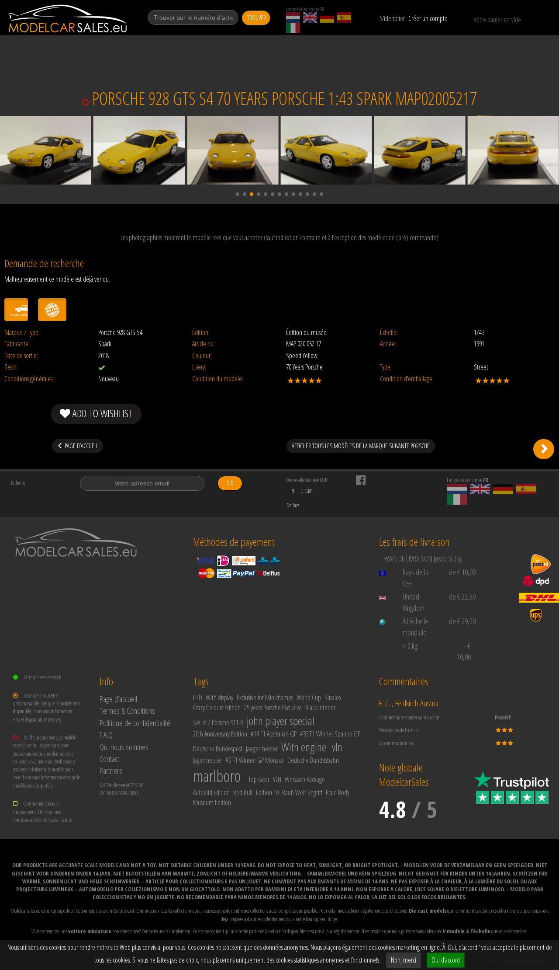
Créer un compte (428, 18)
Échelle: (389, 332)
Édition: (201, 332)
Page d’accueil (118, 699)
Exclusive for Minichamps (265, 697)
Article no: (203, 344)
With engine (303, 747)
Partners (111, 770)
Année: (388, 344)
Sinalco (332, 697)
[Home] (68, 18)
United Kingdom (413, 602)
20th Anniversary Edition (220, 734)
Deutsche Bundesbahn (313, 760)
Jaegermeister (262, 749)
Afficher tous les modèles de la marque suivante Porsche (361, 446)
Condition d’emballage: (407, 379)
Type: (386, 367)
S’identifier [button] (392, 18)
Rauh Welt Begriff (302, 792)
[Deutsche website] (327, 17)
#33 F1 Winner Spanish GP (330, 734)
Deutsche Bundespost (217, 749)
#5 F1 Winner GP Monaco (254, 760)
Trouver (256, 18)
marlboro (217, 776)
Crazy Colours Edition (217, 707)
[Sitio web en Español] (344, 17)
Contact (109, 758)
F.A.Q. (107, 734)
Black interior (320, 707)
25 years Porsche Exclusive (273, 707)
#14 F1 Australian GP (274, 734)
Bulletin (18, 483)
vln (337, 747)
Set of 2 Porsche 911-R (218, 722)
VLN (277, 779)
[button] (237, 194)
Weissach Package (305, 779)
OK (230, 483)
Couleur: (202, 355)
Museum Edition (212, 802)
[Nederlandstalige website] (293, 17)
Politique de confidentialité (135, 723)
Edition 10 (267, 792)
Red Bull (242, 792)
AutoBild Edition (211, 792)
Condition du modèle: (217, 379)
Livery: (199, 367)
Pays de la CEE (415, 578)
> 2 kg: (410, 646)
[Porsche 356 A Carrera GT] (544, 449)
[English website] (310, 17)
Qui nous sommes (124, 747)
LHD (197, 697)
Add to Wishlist (101, 413)
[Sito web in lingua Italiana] (293, 28)
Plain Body (337, 792)
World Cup (309, 697)
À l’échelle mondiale (415, 627)
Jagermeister (207, 760)
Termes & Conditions (127, 710)
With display (219, 697)
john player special (280, 721)
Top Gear (258, 779)
